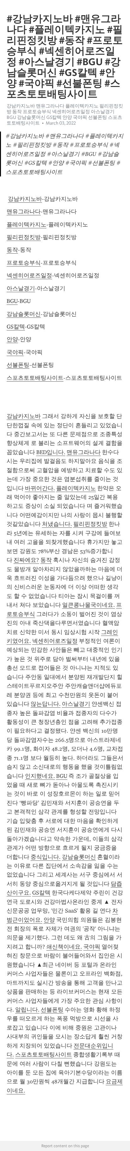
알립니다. (27, 1009)
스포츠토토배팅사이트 (35, 377)
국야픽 (15, 352)
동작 (12, 249)
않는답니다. (46, 703)
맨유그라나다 (24, 211)
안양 (12, 339)
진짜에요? (26, 560)
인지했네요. (40, 775)
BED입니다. (50, 452)
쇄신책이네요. (64, 946)
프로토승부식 (24, 262)
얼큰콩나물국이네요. (88, 604)
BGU (12, 301)
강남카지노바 (25, 198)
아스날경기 (21, 288)
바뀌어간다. (40, 488)
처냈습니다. (57, 523)
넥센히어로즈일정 (29, 275)
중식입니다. (46, 856)
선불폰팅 (18, 364)
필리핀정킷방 (24, 237)
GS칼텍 (16, 326)
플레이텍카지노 (26, 224)
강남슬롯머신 (24, 314)
